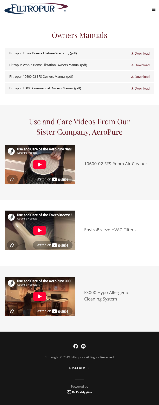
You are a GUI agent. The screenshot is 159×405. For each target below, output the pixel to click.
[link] (36, 9)
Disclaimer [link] (79, 368)
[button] (153, 9)
